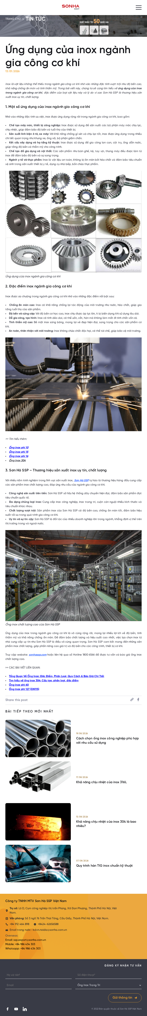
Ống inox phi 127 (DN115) (24, 689)
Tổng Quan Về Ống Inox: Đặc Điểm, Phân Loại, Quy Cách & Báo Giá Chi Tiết (56, 676)
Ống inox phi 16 (18, 456)
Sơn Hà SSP (81, 480)
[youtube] (15, 1009)
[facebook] (7, 1009)
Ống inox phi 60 (19, 685)
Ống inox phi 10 (18, 447)
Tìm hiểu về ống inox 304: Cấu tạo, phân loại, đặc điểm (44, 680)
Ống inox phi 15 (18, 452)
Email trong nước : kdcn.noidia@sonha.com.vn (38, 930)
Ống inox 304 (17, 460)
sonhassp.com (38, 654)
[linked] (23, 1009)
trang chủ (13, 19)
